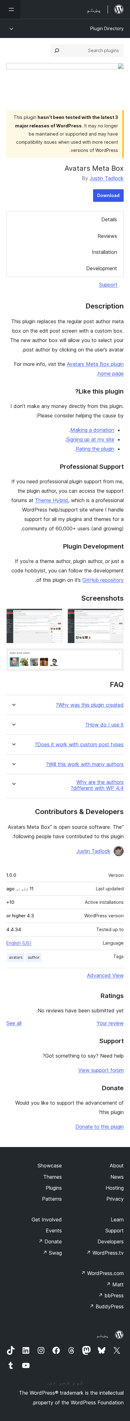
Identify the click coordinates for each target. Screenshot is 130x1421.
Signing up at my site (90, 439)
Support (108, 285)
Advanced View (105, 975)
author (34, 957)
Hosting (115, 1188)
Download (108, 195)
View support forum (101, 1070)
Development (101, 268)
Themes (52, 1177)
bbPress (111, 1295)
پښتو (102, 1335)
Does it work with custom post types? (79, 745)
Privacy (115, 1199)
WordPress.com (102, 1273)
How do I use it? (104, 725)
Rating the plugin (95, 449)
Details (109, 219)
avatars (16, 957)
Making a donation (92, 430)
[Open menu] (10, 9)
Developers (111, 1241)
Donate (50, 1241)
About (117, 1165)
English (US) (19, 943)
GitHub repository (103, 580)
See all (13, 1023)
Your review (110, 1023)
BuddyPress (106, 1306)
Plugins (54, 1188)
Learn (117, 1219)
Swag (52, 1253)
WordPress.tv (105, 1253)
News (117, 1177)
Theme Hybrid (51, 500)
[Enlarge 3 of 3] (115, 657)
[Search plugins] (56, 50)
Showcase (50, 1165)
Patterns (52, 1199)
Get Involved (47, 1219)
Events (54, 1230)
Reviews (107, 236)
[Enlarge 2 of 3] (54, 617)
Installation (104, 252)
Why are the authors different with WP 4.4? (97, 785)
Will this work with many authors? (85, 764)
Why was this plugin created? (90, 705)
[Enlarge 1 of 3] (115, 617)
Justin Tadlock (107, 178)
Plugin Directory (107, 28)
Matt (115, 1284)
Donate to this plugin (99, 1126)
